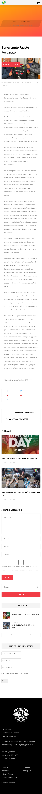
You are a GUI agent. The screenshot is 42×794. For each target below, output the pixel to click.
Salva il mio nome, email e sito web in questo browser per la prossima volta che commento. (20, 568)
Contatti (5, 767)
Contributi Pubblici (9, 778)
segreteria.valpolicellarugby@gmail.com (18, 741)
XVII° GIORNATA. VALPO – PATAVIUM (19, 458)
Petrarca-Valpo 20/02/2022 (17, 419)
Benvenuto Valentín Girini (25, 412)
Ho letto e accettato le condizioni (15, 674)
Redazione (29, 82)
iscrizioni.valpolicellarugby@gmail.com (17, 745)
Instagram (27, 771)
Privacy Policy (7, 774)
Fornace (12, 783)
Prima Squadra (10, 65)
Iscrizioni (5, 771)
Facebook (26, 767)
